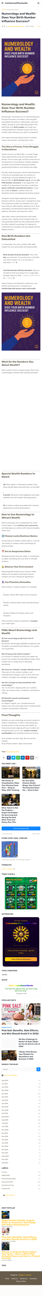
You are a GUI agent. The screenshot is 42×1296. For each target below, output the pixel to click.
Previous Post (7, 834)
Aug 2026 (21, 1080)
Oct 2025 (21, 1113)
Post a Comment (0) (21, 828)
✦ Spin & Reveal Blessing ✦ (21, 959)
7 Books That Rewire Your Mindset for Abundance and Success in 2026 (28, 1055)
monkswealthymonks (16, 3)
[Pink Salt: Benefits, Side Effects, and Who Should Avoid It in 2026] (21, 1014)
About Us (14, 1279)
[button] (2, 3)
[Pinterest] (27, 758)
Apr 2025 (21, 1133)
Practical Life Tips (21, 1185)
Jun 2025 (21, 1126)
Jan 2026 (21, 1103)
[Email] (32, 758)
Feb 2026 (21, 1100)
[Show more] (37, 758)
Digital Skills (21, 1175)
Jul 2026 (21, 1084)
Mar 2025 (21, 1136)
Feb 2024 (21, 1153)
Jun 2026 (21, 1087)
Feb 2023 (21, 1163)
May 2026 (21, 1090)
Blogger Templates (25, 1275)
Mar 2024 (21, 1150)
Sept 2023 (21, 1156)
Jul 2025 (21, 1123)
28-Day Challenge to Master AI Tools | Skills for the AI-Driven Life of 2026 (29, 1042)
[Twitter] (13, 758)
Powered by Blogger (11, 1075)
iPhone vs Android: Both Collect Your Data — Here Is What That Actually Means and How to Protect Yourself (21, 1255)
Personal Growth (13, 9)
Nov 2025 (21, 1110)
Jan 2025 (21, 1143)
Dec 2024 (21, 1146)
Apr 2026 (21, 1094)
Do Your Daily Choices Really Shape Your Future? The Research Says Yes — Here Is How (31, 785)
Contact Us (23, 1279)
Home (4, 9)
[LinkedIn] (23, 758)
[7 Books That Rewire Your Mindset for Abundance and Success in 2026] (9, 1055)
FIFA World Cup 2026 (21, 1179)
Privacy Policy (21, 1281)
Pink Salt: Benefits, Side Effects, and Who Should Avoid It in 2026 (20, 1032)
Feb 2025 (21, 1140)
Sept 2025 (21, 1117)
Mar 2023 (21, 1159)
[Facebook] (9, 758)
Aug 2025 (21, 1120)
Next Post (36, 834)
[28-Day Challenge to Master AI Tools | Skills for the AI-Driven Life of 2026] (9, 1043)
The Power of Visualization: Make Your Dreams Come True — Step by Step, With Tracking (10, 785)
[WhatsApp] (18, 758)
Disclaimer (33, 1279)
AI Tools (21, 1172)
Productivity (21, 1188)
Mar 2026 (21, 1097)
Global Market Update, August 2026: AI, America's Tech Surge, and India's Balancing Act (19, 1222)
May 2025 (21, 1130)
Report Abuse (10, 1195)
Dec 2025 (21, 1107)
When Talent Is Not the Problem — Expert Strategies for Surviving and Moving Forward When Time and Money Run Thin (10, 815)
